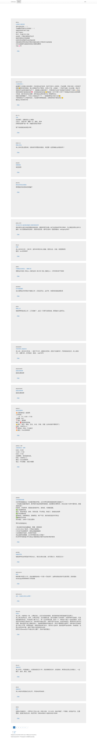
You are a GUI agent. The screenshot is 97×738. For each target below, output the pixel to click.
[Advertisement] (48, 9)
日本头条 (13, 2)
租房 (17, 574)
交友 (17, 117)
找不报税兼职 (19, 288)
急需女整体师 (19, 370)
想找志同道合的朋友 (21, 185)
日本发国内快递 (20, 499)
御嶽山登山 (19, 145)
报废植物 (18, 165)
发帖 (85, 1)
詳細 (18, 51)
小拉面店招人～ (20, 84)
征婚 (17, 247)
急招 (17, 709)
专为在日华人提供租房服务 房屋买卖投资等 (27, 225)
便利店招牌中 (19, 410)
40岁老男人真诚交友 (21, 349)
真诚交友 (18, 667)
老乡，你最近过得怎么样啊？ (23, 596)
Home (19, 1)
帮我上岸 (18, 308)
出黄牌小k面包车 (20, 24)
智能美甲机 (19, 554)
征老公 (17, 613)
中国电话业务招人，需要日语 (23, 268)
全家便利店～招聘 (20, 448)
